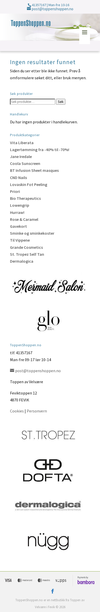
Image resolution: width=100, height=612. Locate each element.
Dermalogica (21, 261)
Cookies (17, 410)
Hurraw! (17, 212)
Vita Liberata (22, 142)
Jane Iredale (21, 156)
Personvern (37, 410)
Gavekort (18, 226)
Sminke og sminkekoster (32, 233)
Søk (60, 102)
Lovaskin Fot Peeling (28, 184)
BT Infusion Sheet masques (34, 170)
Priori (15, 191)
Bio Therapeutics (25, 198)
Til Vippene (20, 240)
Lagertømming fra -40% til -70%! (39, 149)
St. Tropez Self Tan (27, 254)
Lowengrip (19, 205)
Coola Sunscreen (25, 163)
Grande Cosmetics (26, 247)
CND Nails (18, 177)
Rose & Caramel (24, 219)
